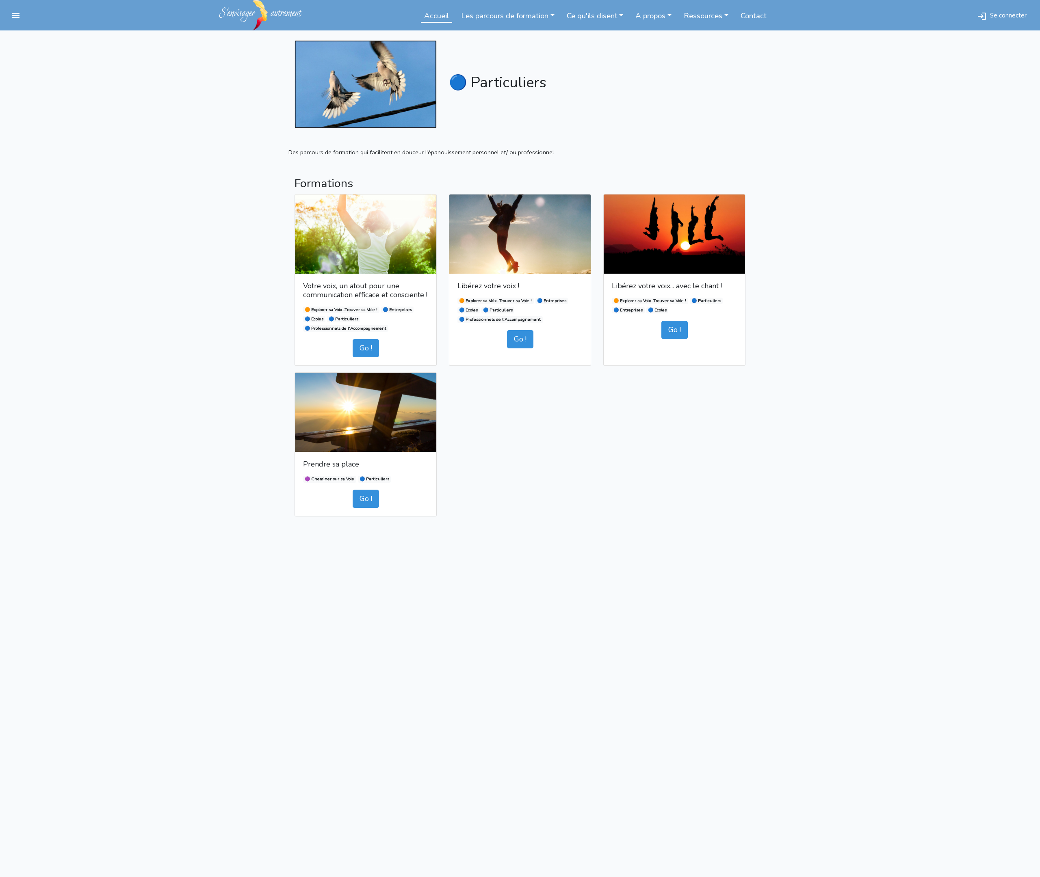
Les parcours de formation (504, 16)
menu (16, 15)
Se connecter (1002, 16)
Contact (754, 16)
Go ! (366, 348)
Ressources (703, 16)
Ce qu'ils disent (592, 16)
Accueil (436, 16)
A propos (650, 16)
